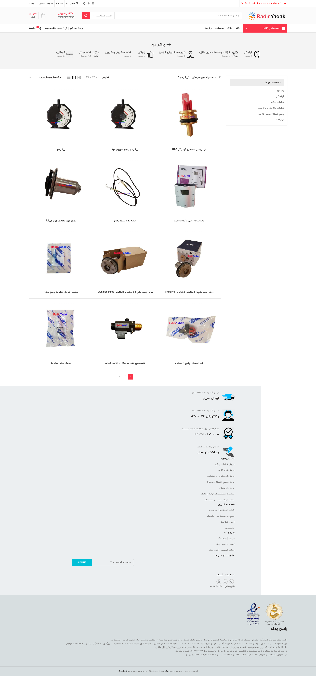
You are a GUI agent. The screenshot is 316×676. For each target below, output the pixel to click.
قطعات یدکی (277, 102)
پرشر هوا (61, 149)
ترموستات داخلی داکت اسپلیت (189, 220)
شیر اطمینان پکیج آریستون (189, 363)
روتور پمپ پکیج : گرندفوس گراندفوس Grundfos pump (125, 292)
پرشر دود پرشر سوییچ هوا (125, 149)
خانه (219, 77)
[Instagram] (93, 3)
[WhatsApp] (89, 3)
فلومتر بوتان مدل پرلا (61, 363)
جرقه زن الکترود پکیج (125, 220)
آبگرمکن (280, 96)
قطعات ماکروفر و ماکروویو (271, 108)
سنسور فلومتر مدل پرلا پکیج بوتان (61, 292)
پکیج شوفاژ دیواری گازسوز (270, 114)
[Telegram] (84, 3)
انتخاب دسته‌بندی (104, 15)
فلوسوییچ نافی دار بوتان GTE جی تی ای (125, 363)
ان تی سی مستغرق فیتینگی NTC (189, 149)
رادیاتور (280, 90)
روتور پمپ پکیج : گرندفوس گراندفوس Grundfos (189, 292)
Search (86, 15)
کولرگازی (280, 119)
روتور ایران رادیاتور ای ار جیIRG (61, 220)
